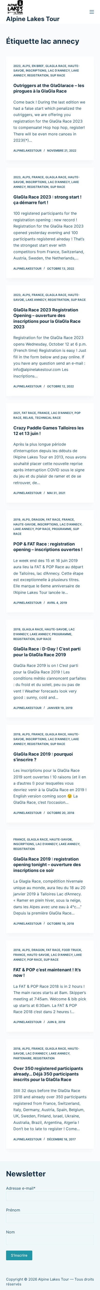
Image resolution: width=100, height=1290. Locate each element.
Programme (61, 529)
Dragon (38, 519)
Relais (28, 418)
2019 (16, 519)
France (38, 177)
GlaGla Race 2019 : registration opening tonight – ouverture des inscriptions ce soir (47, 864)
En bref (38, 66)
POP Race (42, 529)
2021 (16, 413)
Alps (26, 66)
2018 (16, 950)
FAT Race (29, 413)
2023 (17, 66)
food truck (71, 950)
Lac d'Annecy (59, 70)
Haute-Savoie (24, 524)
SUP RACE (57, 75)
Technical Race (48, 418)
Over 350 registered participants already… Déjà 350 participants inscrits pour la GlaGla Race (48, 1074)
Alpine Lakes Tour (32, 18)
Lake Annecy (36, 300)
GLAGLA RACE (55, 66)
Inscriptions (36, 70)
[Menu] (92, 12)
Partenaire (22, 1058)
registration (38, 75)
